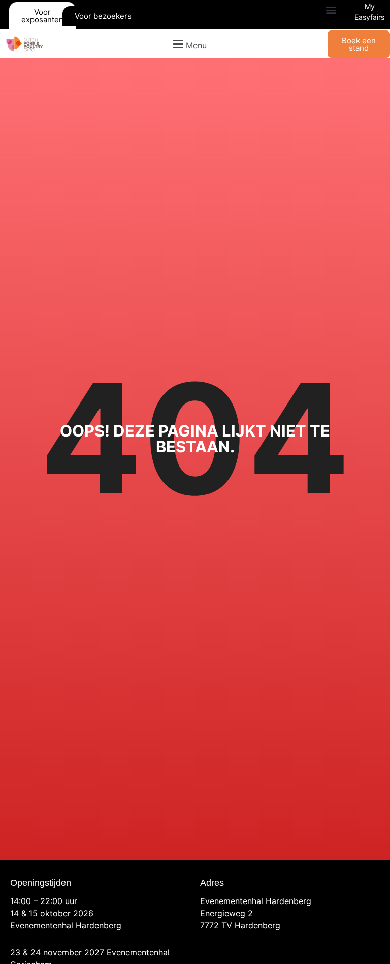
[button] (330, 10)
